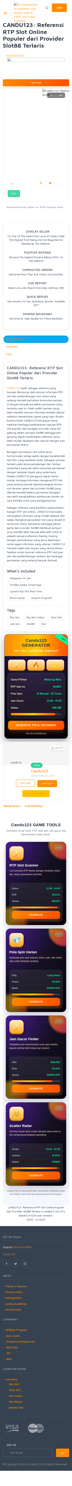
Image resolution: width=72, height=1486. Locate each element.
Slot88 (31, 623)
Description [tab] (15, 339)
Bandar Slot (16, 1407)
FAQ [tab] (9, 354)
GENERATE (36, 915)
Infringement (14, 1297)
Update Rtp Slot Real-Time (26, 591)
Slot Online (15, 1395)
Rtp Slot (15, 617)
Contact (47, 783)
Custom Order (36, 793)
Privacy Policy (14, 1292)
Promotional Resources (20, 1341)
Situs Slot (56, 617)
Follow (25, 783)
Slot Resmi (15, 1401)
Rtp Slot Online (35, 617)
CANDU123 (13, 388)
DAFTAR (36, 82)
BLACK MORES (23, 1247)
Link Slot (15, 623)
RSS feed (12, 1347)
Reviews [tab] (12, 346)
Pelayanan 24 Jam (20, 578)
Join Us (11, 1444)
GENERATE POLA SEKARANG (36, 725)
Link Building (33, 805)
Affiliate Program (16, 1329)
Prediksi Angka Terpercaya (25, 584)
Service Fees (13, 1309)
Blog (9, 1358)
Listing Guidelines (16, 1303)
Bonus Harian (17, 597)
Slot (43, 623)
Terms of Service (16, 1286)
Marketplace (11, 805)
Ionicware (11, 1379)
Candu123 (39, 771)
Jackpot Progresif (41, 597)
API (8, 1353)
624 (13, 193)
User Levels (13, 1335)
